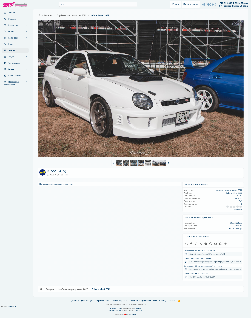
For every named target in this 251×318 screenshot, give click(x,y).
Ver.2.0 (76, 301)
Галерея (11, 50)
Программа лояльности (11, 83)
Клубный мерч (15, 75)
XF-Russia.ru (12, 306)
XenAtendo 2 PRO (115, 310)
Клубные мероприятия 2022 (229, 190)
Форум (11, 31)
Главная (11, 12)
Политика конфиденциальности (143, 301)
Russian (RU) (88, 301)
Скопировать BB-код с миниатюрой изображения (204, 266)
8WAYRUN (137, 308)
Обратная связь (102, 301)
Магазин (12, 19)
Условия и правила (119, 301)
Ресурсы (11, 56)
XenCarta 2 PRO (115, 308)
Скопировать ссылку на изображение (199, 250)
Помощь (162, 301)
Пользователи (14, 63)
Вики (10, 44)
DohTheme (132, 314)
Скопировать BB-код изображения (198, 258)
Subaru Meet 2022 (234, 193)
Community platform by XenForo (125, 304)
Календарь (13, 37)
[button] (27, 25)
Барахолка (13, 25)
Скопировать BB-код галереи (196, 273)
